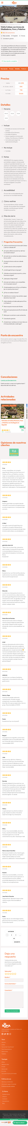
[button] (2, 14)
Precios (11, 69)
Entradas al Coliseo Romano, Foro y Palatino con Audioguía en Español (12, 423)
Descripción (4, 69)
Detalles (17, 69)
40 (14, 938)
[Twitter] (5, 1034)
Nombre (7, 977)
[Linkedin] (8, 1034)
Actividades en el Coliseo (14, 24)
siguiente (17, 942)
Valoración (8, 971)
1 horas (5, 417)
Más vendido (13, 405)
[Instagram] (10, 1034)
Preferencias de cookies (8, 1086)
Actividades (4, 24)
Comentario (8, 990)
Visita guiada (5, 405)
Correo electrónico (10, 983)
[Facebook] (2, 1034)
